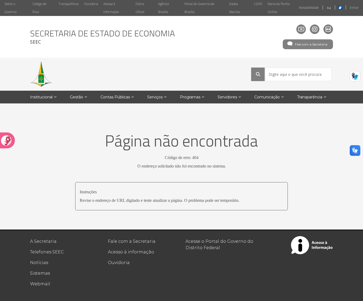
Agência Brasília (163, 8)
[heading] (102, 36)
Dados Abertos (234, 8)
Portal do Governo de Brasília (199, 8)
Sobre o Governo (10, 8)
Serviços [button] (155, 97)
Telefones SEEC (47, 251)
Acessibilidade (309, 7)
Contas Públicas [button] (115, 97)
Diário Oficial (140, 8)
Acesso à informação (131, 251)
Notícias (39, 262)
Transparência (68, 4)
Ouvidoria (91, 4)
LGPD (258, 4)
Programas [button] (190, 97)
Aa (329, 8)
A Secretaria (43, 241)
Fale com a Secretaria (311, 44)
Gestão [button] (76, 97)
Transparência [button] (309, 97)
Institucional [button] (41, 97)
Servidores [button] (227, 97)
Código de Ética (39, 8)
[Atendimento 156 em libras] (355, 76)
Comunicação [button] (267, 97)
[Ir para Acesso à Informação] (312, 245)
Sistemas (40, 273)
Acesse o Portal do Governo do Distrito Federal (219, 244)
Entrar (354, 7)
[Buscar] (258, 74)
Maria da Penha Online (279, 8)
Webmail (40, 283)
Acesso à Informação (111, 8)
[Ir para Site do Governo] (41, 74)
